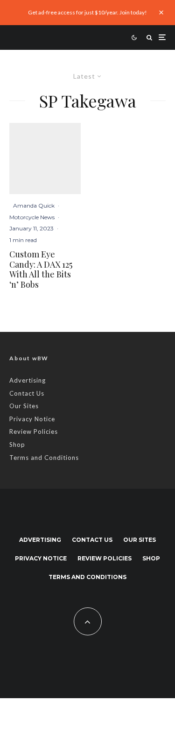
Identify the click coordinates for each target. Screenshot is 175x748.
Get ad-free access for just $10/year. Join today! (87, 12)
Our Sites (24, 406)
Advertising (27, 380)
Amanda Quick (34, 205)
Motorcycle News (32, 217)
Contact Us (26, 393)
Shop (17, 444)
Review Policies (33, 431)
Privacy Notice (32, 419)
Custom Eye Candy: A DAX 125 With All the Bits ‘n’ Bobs (40, 269)
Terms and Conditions (44, 457)
